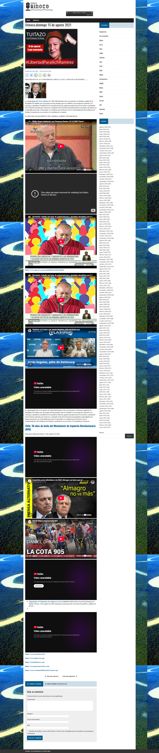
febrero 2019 (103, 340)
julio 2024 (102, 186)
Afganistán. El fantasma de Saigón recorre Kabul (48, 602)
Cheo (36, 71)
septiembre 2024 (105, 181)
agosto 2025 (103, 155)
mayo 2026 (103, 134)
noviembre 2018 (104, 347)
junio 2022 (102, 245)
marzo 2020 (103, 309)
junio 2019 (102, 330)
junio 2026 (102, 132)
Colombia (102, 57)
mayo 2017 (103, 389)
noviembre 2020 (104, 290)
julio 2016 (102, 413)
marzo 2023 (103, 224)
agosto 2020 (103, 297)
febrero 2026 (103, 141)
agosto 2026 (103, 127)
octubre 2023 (103, 207)
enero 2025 (103, 172)
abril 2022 (102, 250)
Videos (101, 113)
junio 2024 (102, 188)
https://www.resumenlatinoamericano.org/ (41, 670)
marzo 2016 (103, 423)
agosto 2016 (103, 411)
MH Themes (47, 751)
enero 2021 (103, 285)
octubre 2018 (103, 349)
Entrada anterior (53, 676)
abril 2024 (102, 193)
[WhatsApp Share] (40, 75)
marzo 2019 (103, 337)
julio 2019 (102, 328)
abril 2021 (102, 278)
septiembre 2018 (105, 352)
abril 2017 (102, 392)
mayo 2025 (103, 162)
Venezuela (102, 109)
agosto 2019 (103, 326)
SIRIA (100, 92)
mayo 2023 (103, 219)
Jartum (81, 101)
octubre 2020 (103, 292)
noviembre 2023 (104, 205)
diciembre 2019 (104, 316)
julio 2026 (102, 129)
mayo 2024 (103, 191)
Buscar (101, 432)
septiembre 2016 (105, 408)
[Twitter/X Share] (36, 75)
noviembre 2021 (104, 262)
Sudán (37, 103)
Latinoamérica (103, 79)
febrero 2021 (103, 283)
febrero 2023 (103, 226)
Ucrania (101, 101)
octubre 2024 (103, 179)
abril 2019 (102, 335)
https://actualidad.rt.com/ (35, 662)
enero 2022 (103, 257)
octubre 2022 (103, 236)
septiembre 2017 (105, 380)
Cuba (100, 62)
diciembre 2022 (104, 231)
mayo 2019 (103, 333)
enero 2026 (103, 143)
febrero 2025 (103, 170)
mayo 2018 (103, 361)
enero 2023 (103, 229)
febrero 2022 (103, 255)
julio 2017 (102, 385)
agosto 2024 (103, 184)
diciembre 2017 (104, 373)
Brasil (101, 45)
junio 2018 (102, 359)
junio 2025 (102, 160)
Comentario (31, 699)
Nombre (29, 714)
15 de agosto (43, 101)
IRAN (100, 70)
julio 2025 (102, 158)
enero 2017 (103, 399)
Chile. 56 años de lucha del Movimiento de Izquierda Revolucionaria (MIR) (60, 427)
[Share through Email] (49, 75)
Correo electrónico (33, 719)
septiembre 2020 (105, 295)
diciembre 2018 (104, 344)
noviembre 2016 (104, 404)
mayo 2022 (103, 248)
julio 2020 (102, 300)
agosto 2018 (103, 354)
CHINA (101, 53)
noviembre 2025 (104, 148)
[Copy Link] (44, 75)
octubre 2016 (103, 406)
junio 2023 (102, 217)
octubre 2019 (103, 321)
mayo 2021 (103, 276)
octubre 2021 (103, 264)
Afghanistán (102, 32)
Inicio (28, 20)
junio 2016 (102, 415)
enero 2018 (103, 371)
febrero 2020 (103, 311)
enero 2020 (103, 314)
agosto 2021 (103, 269)
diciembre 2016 (104, 401)
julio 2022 (102, 243)
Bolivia (101, 40)
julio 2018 (102, 356)
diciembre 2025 (104, 146)
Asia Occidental (103, 36)
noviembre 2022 (104, 233)
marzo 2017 (103, 394)
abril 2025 (102, 165)
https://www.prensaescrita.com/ (37, 666)
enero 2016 (103, 427)
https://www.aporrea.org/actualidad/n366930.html (44, 270)
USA (100, 105)
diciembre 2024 (104, 174)
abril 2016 (102, 420)
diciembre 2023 (104, 203)
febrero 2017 (103, 397)
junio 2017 (102, 387)
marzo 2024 (103, 196)
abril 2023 (102, 222)
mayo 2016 (103, 418)
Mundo (101, 88)
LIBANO (101, 83)
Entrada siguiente (69, 676)
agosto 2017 (103, 382)
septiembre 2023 (105, 210)
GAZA (100, 66)
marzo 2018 (103, 366)
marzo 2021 (103, 281)
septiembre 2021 (105, 266)
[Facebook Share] (27, 75)
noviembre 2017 (104, 375)
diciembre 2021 (104, 259)
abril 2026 (102, 136)
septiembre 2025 (105, 153)
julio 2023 (102, 214)
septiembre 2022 (105, 238)
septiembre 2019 (105, 323)
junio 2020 (102, 302)
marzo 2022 (103, 252)
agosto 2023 (103, 212)
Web (28, 725)
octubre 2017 (103, 378)
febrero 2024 (103, 198)
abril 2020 (102, 307)
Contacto (36, 20)
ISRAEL (101, 75)
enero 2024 (103, 200)
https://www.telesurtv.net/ (35, 654)
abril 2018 (102, 363)
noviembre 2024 (104, 177)
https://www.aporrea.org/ (35, 658)
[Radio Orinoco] (79, 6)
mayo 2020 (103, 304)
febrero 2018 (103, 368)
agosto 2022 (103, 240)
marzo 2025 (103, 167)
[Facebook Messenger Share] (31, 75)
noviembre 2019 (104, 319)
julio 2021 (102, 271)
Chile (100, 49)
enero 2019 (103, 342)
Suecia (101, 96)
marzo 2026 (103, 139)
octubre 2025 (103, 151)
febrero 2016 (103, 425)
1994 (52, 101)
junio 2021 (102, 274)
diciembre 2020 (104, 288)
